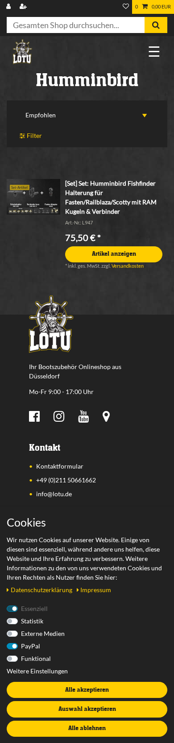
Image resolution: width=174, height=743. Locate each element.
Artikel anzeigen (114, 253)
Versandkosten (128, 266)
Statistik (32, 621)
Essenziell (34, 608)
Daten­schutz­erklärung (42, 590)
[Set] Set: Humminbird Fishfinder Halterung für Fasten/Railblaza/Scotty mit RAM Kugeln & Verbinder (111, 197)
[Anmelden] (9, 7)
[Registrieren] (24, 7)
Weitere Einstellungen (37, 671)
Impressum (95, 590)
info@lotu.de (54, 494)
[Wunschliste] (126, 7)
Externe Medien (43, 633)
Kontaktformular (59, 466)
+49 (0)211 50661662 (66, 480)
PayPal (30, 646)
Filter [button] (34, 135)
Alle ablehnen (87, 728)
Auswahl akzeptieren (87, 709)
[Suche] (156, 25)
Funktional (36, 658)
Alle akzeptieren (87, 689)
